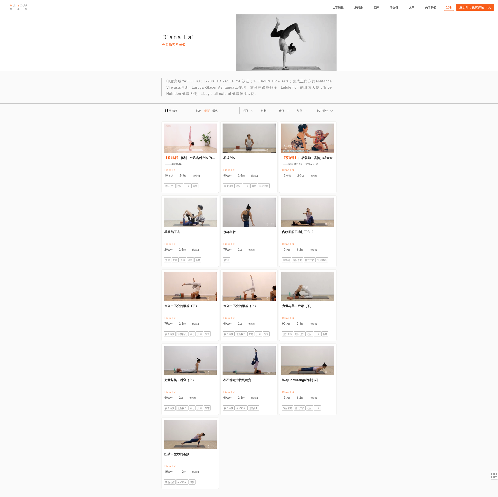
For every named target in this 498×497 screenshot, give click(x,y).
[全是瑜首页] (18, 7)
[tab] (249, 110)
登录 (449, 7)
